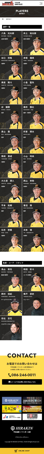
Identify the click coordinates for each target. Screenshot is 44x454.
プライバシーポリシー (22, 437)
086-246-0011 (23, 375)
